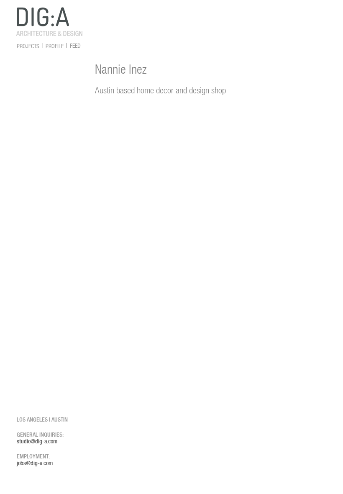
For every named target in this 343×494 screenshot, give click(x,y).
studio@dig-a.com (37, 441)
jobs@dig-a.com (35, 463)
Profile (55, 46)
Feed (75, 46)
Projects (28, 46)
